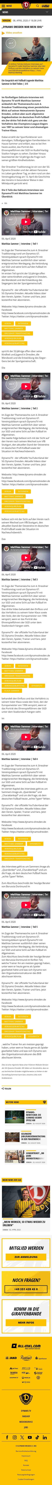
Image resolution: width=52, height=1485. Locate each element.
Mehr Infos (26, 1322)
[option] (26, 1208)
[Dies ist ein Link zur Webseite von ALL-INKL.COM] (26, 1346)
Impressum (26, 1456)
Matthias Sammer (13, 328)
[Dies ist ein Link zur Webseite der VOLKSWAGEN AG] (38, 1377)
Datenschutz (26, 1470)
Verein (7, 323)
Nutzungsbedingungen (26, 1474)
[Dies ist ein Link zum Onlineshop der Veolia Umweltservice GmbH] (26, 1377)
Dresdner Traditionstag (17, 333)
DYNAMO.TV (26, 1410)
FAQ (26, 1460)
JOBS (26, 1427)
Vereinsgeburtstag (14, 343)
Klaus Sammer (11, 690)
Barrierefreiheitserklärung (26, 1451)
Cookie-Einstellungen (26, 1479)
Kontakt (26, 1465)
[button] (37, 6)
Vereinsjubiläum (12, 338)
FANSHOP (26, 1416)
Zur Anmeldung (26, 1257)
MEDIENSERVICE (26, 1421)
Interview (23, 323)
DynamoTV (36, 685)
